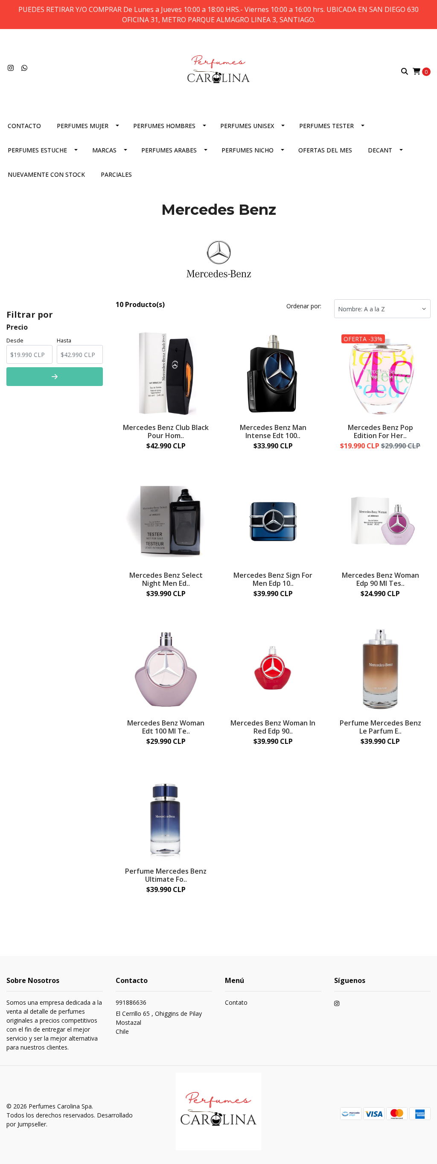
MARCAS (104, 150)
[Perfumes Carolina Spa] (218, 70)
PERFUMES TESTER (326, 126)
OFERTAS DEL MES (325, 150)
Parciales (116, 174)
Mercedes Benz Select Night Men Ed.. (166, 579)
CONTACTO (24, 126)
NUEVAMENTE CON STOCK (46, 174)
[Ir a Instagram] (10, 68)
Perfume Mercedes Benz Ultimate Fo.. (166, 875)
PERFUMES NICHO (247, 150)
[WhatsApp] (24, 68)
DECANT (380, 150)
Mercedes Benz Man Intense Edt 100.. (273, 431)
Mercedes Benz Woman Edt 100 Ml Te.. (165, 727)
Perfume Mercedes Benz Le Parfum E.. (380, 727)
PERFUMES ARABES (169, 150)
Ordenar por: (303, 306)
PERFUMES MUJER (82, 126)
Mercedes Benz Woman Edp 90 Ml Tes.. (380, 579)
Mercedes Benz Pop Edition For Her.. (380, 431)
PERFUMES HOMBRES (164, 126)
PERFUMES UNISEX (247, 126)
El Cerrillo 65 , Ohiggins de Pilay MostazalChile (159, 1022)
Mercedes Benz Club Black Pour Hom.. (166, 431)
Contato (236, 1002)
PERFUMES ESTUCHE (37, 150)
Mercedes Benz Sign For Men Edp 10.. (272, 579)
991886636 (131, 1002)
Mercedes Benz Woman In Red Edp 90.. (272, 727)
